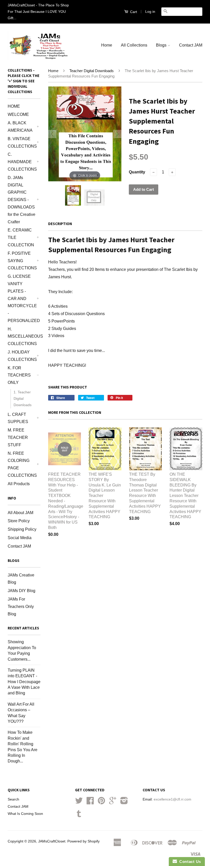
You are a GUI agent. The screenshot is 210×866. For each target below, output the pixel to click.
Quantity (137, 172)
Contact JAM (190, 45)
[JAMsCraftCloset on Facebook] (90, 802)
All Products (19, 484)
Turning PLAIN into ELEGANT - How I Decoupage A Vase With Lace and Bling (24, 681)
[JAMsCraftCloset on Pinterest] (101, 802)
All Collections (134, 45)
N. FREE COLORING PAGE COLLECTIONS (21, 464)
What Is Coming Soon (25, 814)
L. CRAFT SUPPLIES (18, 418)
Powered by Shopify (83, 841)
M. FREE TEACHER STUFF (18, 437)
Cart (133, 12)
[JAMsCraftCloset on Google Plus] (113, 802)
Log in (150, 11)
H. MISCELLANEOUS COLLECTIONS (21, 336)
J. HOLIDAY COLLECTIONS (21, 356)
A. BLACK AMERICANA (20, 126)
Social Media (20, 538)
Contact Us (189, 861)
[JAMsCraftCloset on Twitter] (79, 802)
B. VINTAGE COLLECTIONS (21, 142)
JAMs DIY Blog (21, 591)
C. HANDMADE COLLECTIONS (21, 161)
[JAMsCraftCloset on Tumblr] (79, 815)
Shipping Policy (22, 529)
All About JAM (20, 512)
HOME (14, 106)
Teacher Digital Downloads (91, 71)
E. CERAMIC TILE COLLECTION (21, 237)
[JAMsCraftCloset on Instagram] (124, 802)
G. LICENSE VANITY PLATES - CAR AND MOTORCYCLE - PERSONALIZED (21, 298)
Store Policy (19, 521)
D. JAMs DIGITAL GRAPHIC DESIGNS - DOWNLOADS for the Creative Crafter (21, 199)
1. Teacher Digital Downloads (23, 398)
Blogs (161, 45)
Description (60, 223)
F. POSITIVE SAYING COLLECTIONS (21, 260)
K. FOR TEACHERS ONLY (19, 375)
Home (106, 45)
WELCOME (18, 114)
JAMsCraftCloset (51, 841)
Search (13, 799)
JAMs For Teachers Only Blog (21, 606)
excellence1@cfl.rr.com (172, 799)
